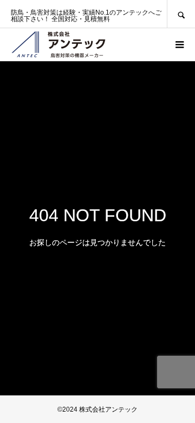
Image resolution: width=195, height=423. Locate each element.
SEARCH (181, 14)
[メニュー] (178, 44)
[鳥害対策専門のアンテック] (58, 44)
